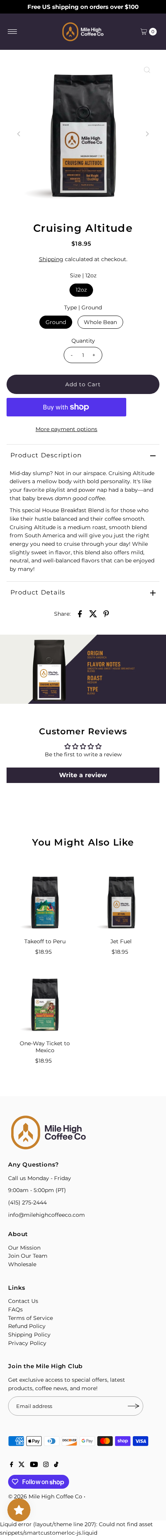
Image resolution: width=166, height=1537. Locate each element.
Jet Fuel (121, 941)
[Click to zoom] (147, 69)
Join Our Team (27, 1255)
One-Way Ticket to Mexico (45, 1046)
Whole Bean (100, 322)
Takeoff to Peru (45, 941)
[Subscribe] (133, 1406)
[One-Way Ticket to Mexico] (44, 1004)
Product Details (37, 592)
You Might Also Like (83, 842)
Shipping (51, 259)
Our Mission (24, 1247)
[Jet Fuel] (121, 902)
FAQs (15, 1309)
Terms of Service (30, 1318)
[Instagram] (46, 1465)
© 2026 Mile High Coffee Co (45, 1496)
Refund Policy (27, 1326)
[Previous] (18, 134)
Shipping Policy (29, 1334)
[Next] (147, 134)
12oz (81, 289)
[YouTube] (34, 1465)
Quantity (83, 340)
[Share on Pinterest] (106, 613)
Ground (56, 322)
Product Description (46, 455)
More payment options (66, 429)
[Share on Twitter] (93, 613)
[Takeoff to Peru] (44, 902)
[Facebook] (11, 1465)
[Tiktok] (56, 1465)
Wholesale (22, 1264)
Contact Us (23, 1301)
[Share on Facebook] (80, 613)
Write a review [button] (83, 775)
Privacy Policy (27, 1343)
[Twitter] (22, 1465)
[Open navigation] (13, 31)
